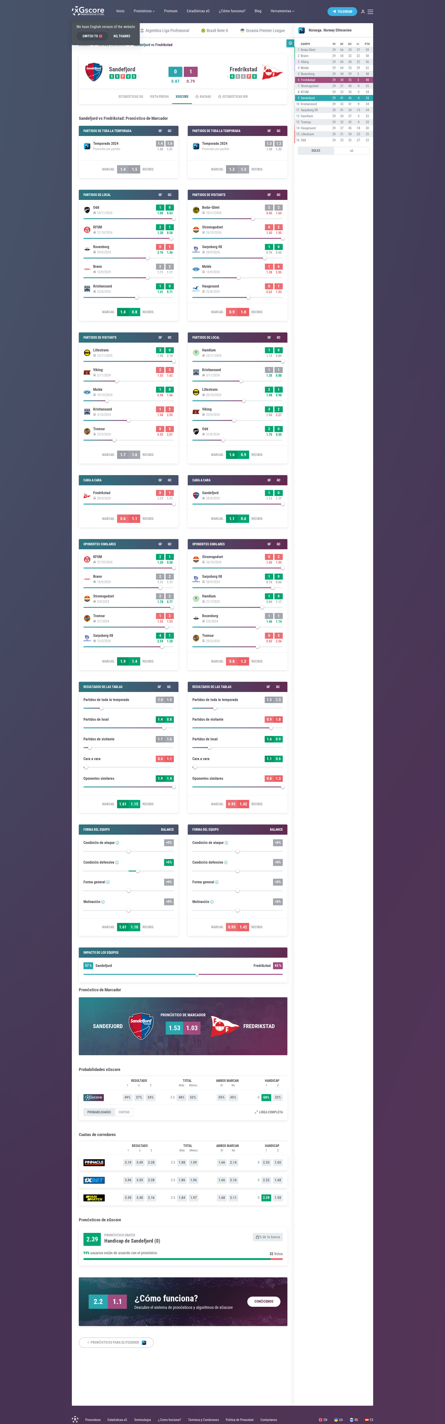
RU (356, 1420)
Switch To (90, 36)
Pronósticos (93, 1420)
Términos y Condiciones (203, 1420)
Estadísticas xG (131, 96)
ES (371, 1420)
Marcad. (108, 169)
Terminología (142, 1420)
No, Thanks (122, 36)
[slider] (128, 219)
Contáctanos (269, 1420)
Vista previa (159, 96)
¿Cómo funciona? (169, 1420)
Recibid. (148, 169)
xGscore (182, 96)
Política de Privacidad (240, 1420)
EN (325, 1420)
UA (341, 1420)
